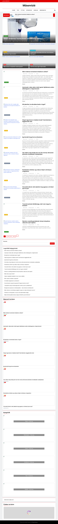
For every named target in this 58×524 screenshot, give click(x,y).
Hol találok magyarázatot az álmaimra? (11, 280)
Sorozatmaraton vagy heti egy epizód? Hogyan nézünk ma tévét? (16, 283)
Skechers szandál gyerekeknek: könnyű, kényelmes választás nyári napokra (18, 271)
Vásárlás (36, 10)
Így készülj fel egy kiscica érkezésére (32, 137)
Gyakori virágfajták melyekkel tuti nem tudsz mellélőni (14, 276)
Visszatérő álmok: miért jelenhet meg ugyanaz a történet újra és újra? (17, 266)
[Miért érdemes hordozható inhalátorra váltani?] (12, 16)
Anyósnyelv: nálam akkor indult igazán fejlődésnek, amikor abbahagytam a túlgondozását (21, 252)
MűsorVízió (25, 73)
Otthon (22, 10)
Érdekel (23, 84)
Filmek (13, 10)
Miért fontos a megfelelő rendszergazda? (13, 66)
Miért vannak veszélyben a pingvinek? (11, 278)
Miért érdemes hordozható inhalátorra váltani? (25, 14)
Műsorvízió (29, 5)
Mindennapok (43, 10)
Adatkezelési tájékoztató (9, 499)
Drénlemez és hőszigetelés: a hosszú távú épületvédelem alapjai (16, 292)
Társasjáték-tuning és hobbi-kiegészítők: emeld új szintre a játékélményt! (18, 285)
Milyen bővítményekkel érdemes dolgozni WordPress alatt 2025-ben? (17, 294)
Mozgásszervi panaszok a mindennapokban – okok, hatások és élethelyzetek (18, 287)
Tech (18, 10)
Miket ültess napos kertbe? (10, 54)
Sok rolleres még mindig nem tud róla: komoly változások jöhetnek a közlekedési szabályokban (22, 262)
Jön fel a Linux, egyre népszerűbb (38, 66)
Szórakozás (29, 10)
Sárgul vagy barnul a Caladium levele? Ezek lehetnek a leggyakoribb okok (17, 257)
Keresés (5, 241)
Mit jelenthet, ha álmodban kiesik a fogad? (33, 104)
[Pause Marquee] (54, 15)
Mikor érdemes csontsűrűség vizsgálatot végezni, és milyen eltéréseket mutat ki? (19, 290)
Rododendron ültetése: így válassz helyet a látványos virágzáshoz (16, 264)
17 (14, 236)
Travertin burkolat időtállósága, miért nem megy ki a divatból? (15, 269)
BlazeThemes (35, 522)
